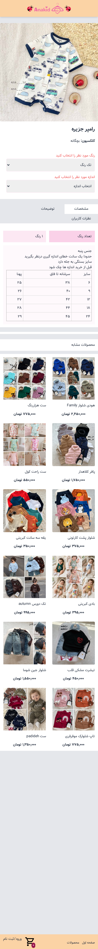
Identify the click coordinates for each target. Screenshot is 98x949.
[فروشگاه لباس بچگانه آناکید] (49, 8)
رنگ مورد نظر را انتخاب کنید (75, 155)
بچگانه (75, 141)
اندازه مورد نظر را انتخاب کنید (74, 177)
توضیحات (48, 209)
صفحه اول (88, 942)
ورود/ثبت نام (12, 939)
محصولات (73, 942)
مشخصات (81, 209)
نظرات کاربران (81, 218)
